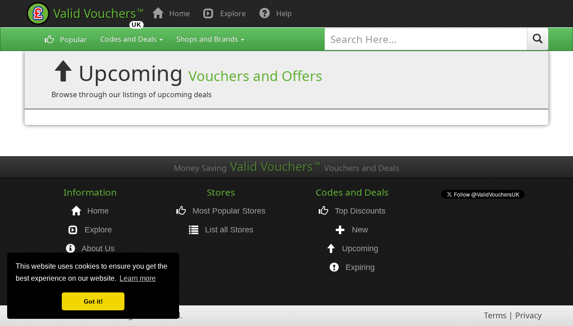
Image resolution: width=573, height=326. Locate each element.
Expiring (359, 267)
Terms (495, 315)
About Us (97, 248)
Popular (72, 39)
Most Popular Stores (227, 210)
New (359, 229)
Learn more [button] (138, 278)
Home (178, 13)
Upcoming (359, 248)
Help (283, 13)
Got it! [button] (93, 301)
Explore (232, 13)
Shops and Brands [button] (208, 39)
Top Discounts (359, 210)
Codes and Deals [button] (129, 39)
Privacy (528, 315)
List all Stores (228, 229)
